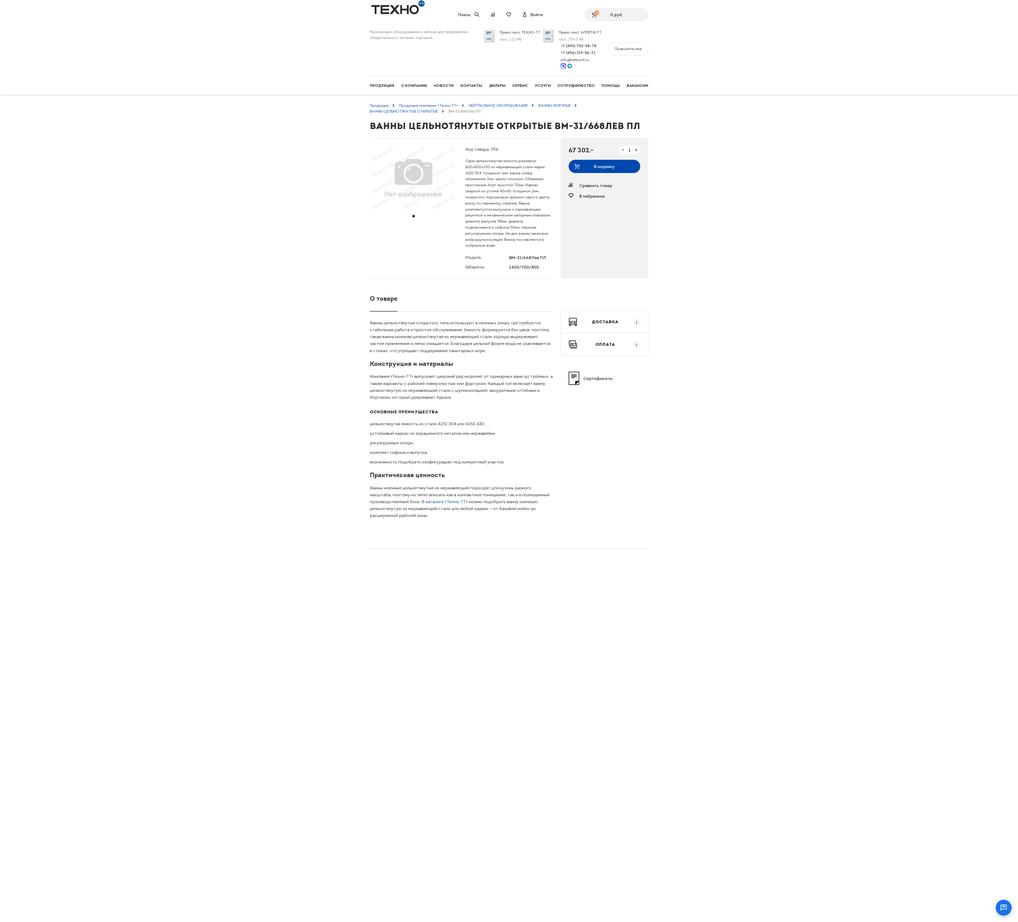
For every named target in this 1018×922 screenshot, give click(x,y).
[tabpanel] (413, 178)
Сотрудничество (576, 85)
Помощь (611, 85)
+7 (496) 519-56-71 (578, 53)
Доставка (614, 322)
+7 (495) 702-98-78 (578, 46)
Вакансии (637, 85)
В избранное (592, 196)
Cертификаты (598, 378)
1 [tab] (413, 216)
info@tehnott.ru (575, 60)
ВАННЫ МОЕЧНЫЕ (554, 105)
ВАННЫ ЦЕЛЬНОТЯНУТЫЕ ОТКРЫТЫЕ (404, 111)
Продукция (382, 85)
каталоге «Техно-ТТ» (446, 501)
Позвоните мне (628, 49)
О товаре (383, 298)
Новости (444, 85)
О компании (414, 85)
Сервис (520, 85)
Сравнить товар (595, 185)
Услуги (543, 85)
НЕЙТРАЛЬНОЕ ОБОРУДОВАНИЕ (498, 105)
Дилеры (497, 85)
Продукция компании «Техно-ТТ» (428, 105)
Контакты (471, 85)
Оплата (616, 344)
